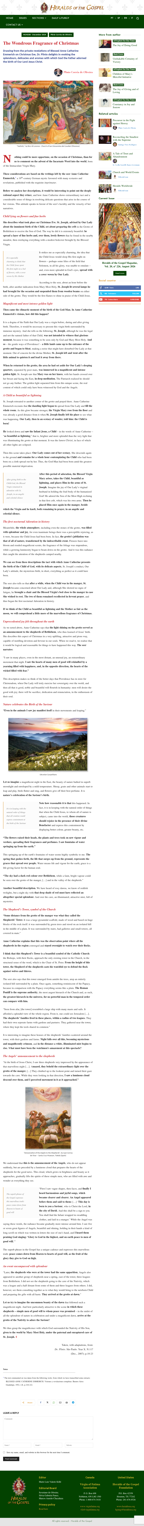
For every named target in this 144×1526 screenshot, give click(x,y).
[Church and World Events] (105, 175)
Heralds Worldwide (123, 185)
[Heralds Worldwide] (105, 188)
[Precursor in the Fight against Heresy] (105, 123)
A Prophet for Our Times (124, 41)
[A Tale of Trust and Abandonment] (105, 156)
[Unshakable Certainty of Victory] (105, 57)
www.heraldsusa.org (126, 1506)
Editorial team (123, 177)
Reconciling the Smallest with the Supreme (125, 138)
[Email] (60, 1402)
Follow (135, 293)
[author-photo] (115, 128)
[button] (137, 18)
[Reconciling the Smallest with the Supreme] (105, 139)
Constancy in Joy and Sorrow (124, 106)
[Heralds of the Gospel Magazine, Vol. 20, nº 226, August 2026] (120, 231)
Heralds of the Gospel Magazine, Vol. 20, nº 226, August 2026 (120, 264)
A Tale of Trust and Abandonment (123, 155)
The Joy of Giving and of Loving (126, 90)
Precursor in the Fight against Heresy (124, 121)
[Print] (66, 1402)
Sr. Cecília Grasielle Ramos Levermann (126, 165)
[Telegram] (73, 1402)
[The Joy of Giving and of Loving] (105, 88)
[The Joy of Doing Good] (105, 44)
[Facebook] (40, 1402)
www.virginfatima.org (90, 1506)
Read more (119, 273)
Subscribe (134, 299)
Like (137, 288)
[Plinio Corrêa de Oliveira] (58, 72)
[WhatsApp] (53, 1402)
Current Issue (106, 198)
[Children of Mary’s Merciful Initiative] (105, 72)
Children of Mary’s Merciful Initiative (122, 75)
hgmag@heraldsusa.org (125, 1509)
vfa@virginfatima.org (90, 1509)
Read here (43, 1508)
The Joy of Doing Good (125, 45)
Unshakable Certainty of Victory (125, 60)
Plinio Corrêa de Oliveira (61, 35)
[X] (47, 1402)
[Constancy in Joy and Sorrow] (105, 103)
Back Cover (118, 54)
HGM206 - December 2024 (34, 35)
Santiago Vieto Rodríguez (127, 145)
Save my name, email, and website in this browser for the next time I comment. (38, 1452)
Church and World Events (126, 172)
